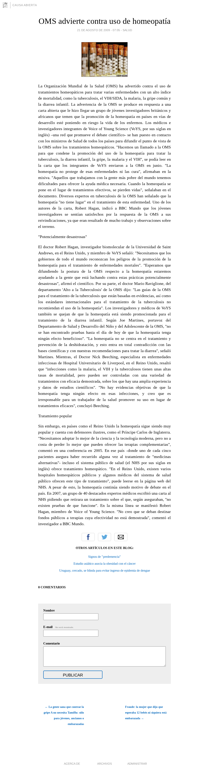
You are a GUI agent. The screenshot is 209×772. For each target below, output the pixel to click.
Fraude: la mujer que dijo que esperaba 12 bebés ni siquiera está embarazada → (146, 712)
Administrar (137, 763)
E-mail (58, 627)
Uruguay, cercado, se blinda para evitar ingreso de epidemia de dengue (104, 570)
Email (120, 537)
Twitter (104, 537)
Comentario (51, 643)
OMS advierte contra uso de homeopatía (105, 21)
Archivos (104, 763)
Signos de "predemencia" (104, 556)
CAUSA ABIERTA (24, 5)
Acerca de (72, 763)
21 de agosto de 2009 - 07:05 (98, 30)
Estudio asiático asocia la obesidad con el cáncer (104, 563)
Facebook (88, 537)
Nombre (49, 610)
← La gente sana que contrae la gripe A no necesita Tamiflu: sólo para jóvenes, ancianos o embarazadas (64, 715)
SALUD (127, 30)
